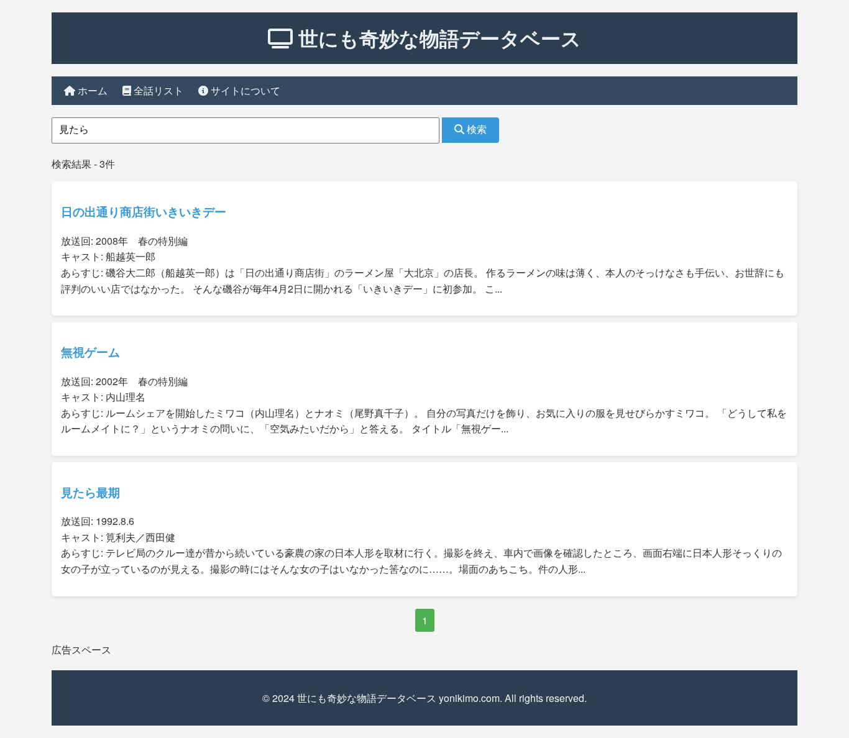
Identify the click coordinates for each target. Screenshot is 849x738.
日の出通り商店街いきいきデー (143, 211)
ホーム (91, 90)
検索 (475, 129)
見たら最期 (90, 492)
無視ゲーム (90, 352)
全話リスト (157, 90)
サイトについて (244, 90)
